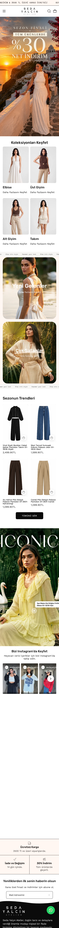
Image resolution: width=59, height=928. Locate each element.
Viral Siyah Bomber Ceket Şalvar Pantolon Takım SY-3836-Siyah (15, 447)
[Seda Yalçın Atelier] (29, 11)
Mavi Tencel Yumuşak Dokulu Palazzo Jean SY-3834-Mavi (42, 447)
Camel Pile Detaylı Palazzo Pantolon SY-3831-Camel (43, 501)
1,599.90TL (37, 452)
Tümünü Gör (29, 516)
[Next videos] (50, 678)
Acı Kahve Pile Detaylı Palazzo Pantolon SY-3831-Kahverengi (15, 502)
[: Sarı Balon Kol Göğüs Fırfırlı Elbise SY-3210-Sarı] (34, 611)
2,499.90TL (9, 452)
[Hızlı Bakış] (23, 437)
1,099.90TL (9, 507)
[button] (49, 11)
